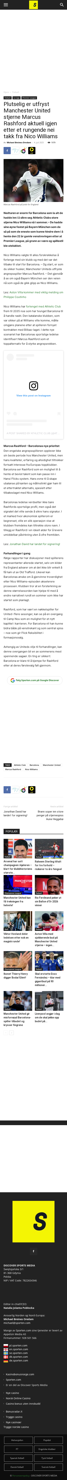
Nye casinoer (13, 1422)
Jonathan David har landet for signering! (34, 544)
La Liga (16, 98)
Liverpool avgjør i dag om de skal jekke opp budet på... (47, 1017)
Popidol (47, 1440)
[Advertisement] (33, 47)
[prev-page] (6, 1033)
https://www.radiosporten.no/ (23, 150)
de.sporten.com (18, 1360)
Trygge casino (14, 1417)
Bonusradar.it (14, 1411)
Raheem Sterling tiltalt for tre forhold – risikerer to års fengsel (48, 865)
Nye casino (12, 1393)
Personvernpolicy (20, 1475)
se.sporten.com (18, 1353)
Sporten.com (24, 1330)
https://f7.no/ (15, 150)
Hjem (6, 92)
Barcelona (34, 765)
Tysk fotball (47, 1458)
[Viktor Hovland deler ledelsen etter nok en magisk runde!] (18, 921)
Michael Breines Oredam (19, 142)
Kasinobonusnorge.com (20, 1374)
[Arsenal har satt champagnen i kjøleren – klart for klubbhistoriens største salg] (18, 849)
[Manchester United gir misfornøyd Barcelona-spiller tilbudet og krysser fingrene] (18, 1001)
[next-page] (11, 1033)
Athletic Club (20, 765)
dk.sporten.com (18, 1356)
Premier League (29, 98)
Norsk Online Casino (18, 1398)
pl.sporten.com (18, 1345)
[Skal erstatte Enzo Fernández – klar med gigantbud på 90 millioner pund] (49, 961)
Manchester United (52, 765)
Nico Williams (31, 769)
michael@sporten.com (17, 1323)
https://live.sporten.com (31, 150)
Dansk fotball (17, 1467)
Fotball (15, 92)
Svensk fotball (48, 1467)
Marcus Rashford (13, 769)
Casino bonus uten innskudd (23, 1403)
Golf (6, 929)
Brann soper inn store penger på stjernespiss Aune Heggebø (50, 815)
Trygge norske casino (16, 1427)
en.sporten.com (18, 1349)
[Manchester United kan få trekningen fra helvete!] (18, 885)
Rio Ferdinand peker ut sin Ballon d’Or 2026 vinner (48, 901)
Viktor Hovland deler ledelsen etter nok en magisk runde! (16, 937)
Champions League (13, 893)
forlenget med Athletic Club (43, 306)
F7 (17, 1449)
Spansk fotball (17, 1458)
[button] (5, 5)
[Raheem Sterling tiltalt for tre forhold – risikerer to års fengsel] (49, 849)
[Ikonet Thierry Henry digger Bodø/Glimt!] (18, 961)
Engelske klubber (47, 1449)
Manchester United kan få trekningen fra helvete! (17, 901)
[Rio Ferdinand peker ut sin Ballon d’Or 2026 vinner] (49, 885)
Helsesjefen (17, 1440)
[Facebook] (7, 150)
